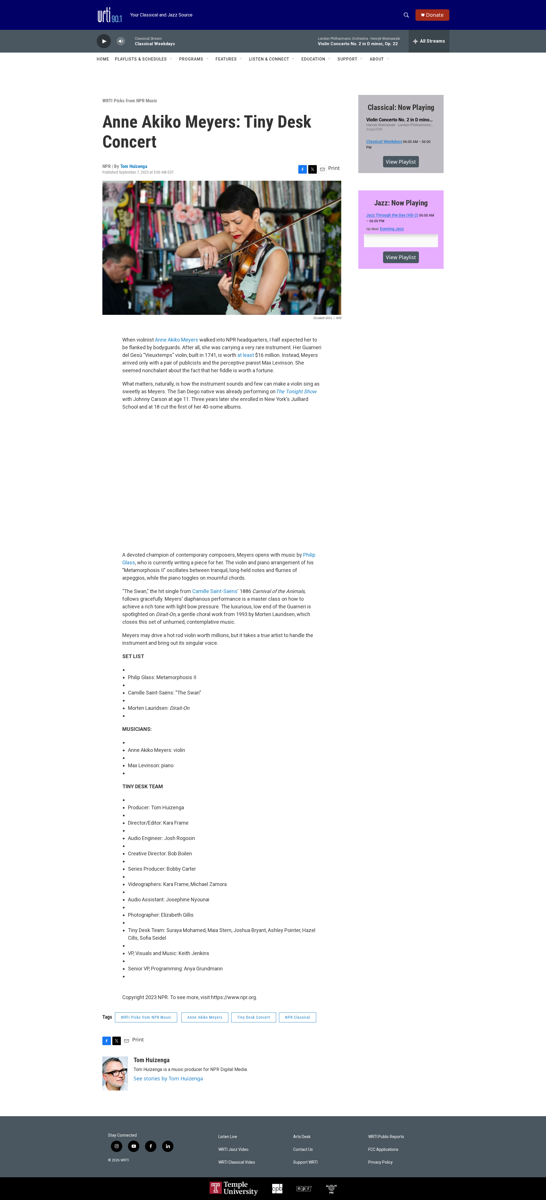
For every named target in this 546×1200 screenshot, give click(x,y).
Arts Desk (302, 1137)
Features (226, 59)
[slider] (130, 41)
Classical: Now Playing (401, 107)
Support (347, 59)
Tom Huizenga (133, 166)
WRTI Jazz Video (233, 1149)
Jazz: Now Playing (401, 203)
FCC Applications (383, 1149)
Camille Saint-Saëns (214, 591)
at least (245, 355)
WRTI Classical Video (236, 1162)
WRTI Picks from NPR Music (129, 100)
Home (103, 59)
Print (334, 168)
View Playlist (401, 161)
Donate (435, 15)
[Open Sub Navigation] (171, 59)
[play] (103, 41)
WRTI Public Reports (386, 1137)
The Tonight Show (296, 391)
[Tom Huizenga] (115, 1074)
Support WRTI (305, 1162)
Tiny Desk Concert (253, 1017)
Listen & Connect (269, 59)
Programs (191, 59)
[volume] (121, 41)
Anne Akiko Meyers (176, 340)
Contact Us (303, 1149)
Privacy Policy (380, 1162)
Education (313, 59)
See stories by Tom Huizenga (168, 1078)
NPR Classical (297, 1017)
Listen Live (227, 1137)
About (377, 59)
